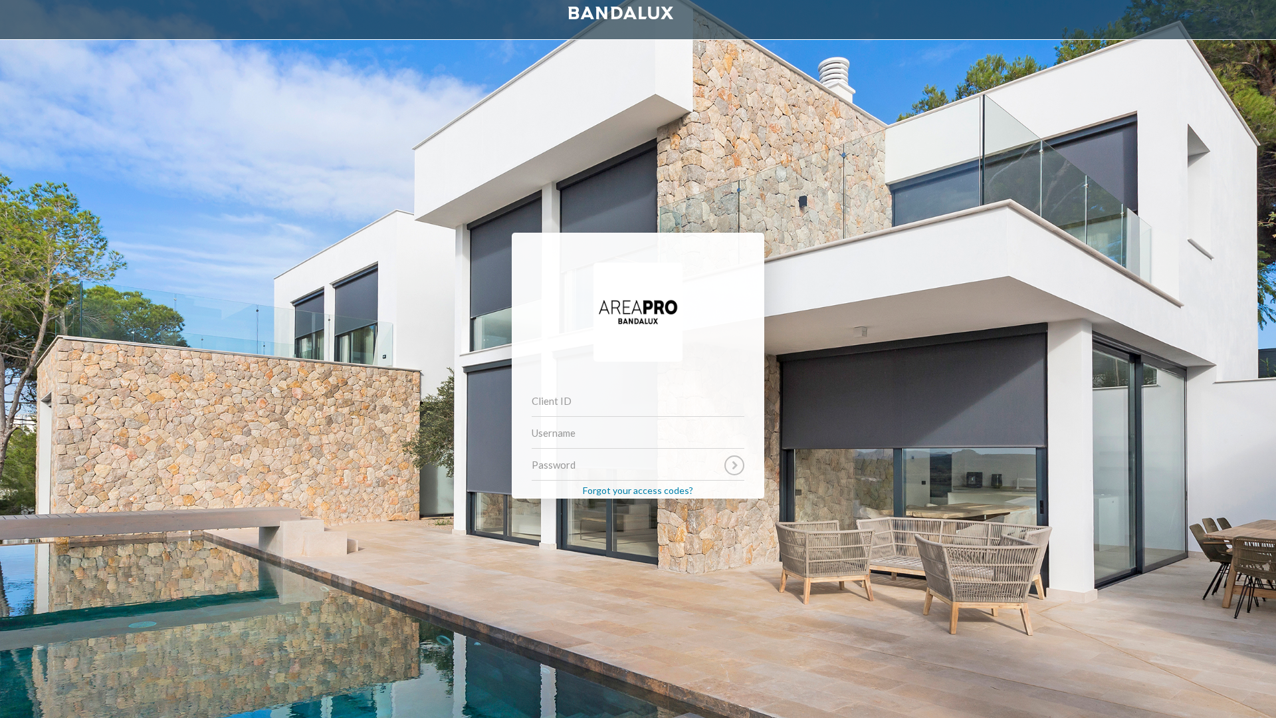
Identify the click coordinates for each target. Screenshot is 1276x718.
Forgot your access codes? (638, 490)
